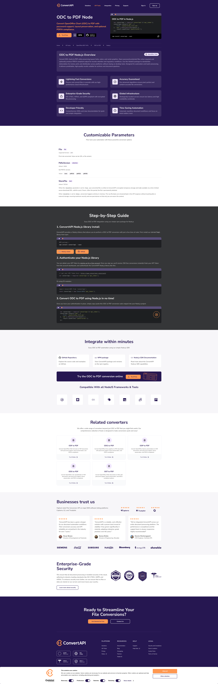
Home (58, 45)
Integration (107, 6)
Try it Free (65, 35)
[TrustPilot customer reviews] (141, 510)
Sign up (154, 6)
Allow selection (165, 676)
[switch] (87, 680)
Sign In (143, 6)
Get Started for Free (98, 621)
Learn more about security (67, 587)
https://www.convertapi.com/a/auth (93, 273)
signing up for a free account (90, 263)
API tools (68, 45)
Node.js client (66, 252)
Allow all (165, 671)
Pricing (117, 6)
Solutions (88, 6)
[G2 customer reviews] (156, 510)
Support (125, 6)
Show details (127, 680)
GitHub (83, 252)
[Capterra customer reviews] (125, 510)
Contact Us (120, 621)
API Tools (98, 6)
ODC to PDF (97, 45)
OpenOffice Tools (153, 54)
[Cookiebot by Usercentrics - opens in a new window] (49, 680)
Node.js (108, 45)
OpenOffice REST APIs (82, 45)
